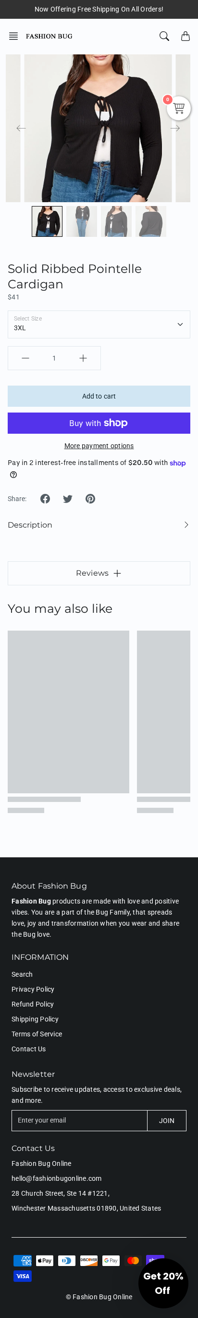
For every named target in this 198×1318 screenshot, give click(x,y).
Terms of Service (37, 1034)
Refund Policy (33, 1004)
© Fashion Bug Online (99, 1297)
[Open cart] (185, 36)
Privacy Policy (33, 989)
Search (22, 974)
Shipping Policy (35, 1019)
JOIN (166, 1120)
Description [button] (30, 525)
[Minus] (25, 358)
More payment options (99, 446)
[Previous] (21, 128)
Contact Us (29, 1049)
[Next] (175, 128)
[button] (16, 36)
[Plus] (83, 358)
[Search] (164, 36)
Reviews (92, 573)
